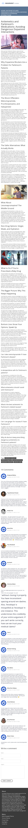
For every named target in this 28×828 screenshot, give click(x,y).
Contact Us (4, 824)
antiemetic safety (17, 462)
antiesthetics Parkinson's (10, 458)
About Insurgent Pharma (8, 816)
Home (3, 10)
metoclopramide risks (17, 460)
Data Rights (4, 822)
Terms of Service (6, 818)
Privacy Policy (5, 820)
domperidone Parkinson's (7, 462)
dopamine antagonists (6, 460)
